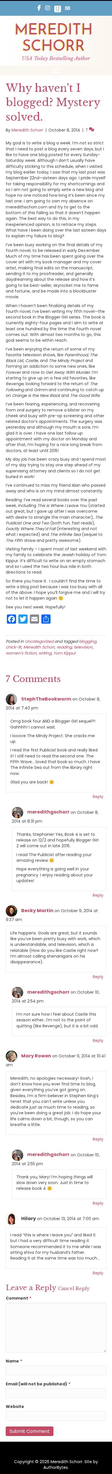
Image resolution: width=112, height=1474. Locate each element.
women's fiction (21, 653)
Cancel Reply (74, 1288)
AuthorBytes (55, 1467)
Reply (98, 796)
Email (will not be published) (38, 1384)
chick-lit (13, 647)
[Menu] (56, 70)
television (83, 647)
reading (64, 647)
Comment (18, 1298)
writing (44, 653)
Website (15, 1406)
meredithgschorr (48, 812)
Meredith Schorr (39, 647)
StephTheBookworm (46, 699)
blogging (87, 641)
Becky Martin (37, 910)
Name (14, 1361)
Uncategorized (39, 641)
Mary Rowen (36, 1056)
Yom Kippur (64, 653)
